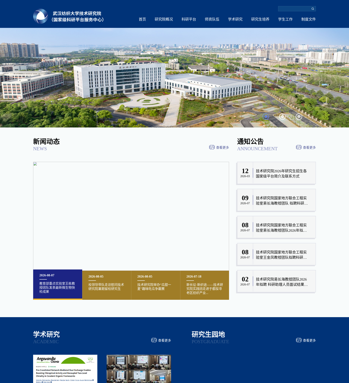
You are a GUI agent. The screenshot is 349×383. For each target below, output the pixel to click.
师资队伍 (212, 19)
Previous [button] (2, 64)
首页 (142, 19)
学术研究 (235, 19)
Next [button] (347, 64)
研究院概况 (164, 19)
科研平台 (189, 19)
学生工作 (285, 19)
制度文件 (308, 19)
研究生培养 (260, 19)
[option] (174, 63)
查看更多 (222, 147)
